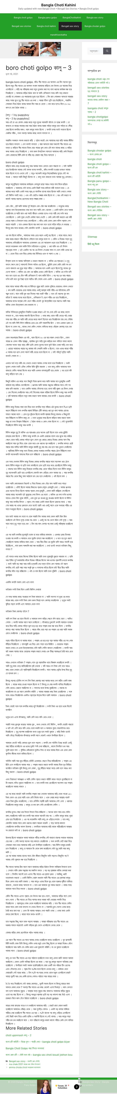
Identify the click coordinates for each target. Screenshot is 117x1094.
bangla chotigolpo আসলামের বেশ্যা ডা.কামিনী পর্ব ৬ (98, 120)
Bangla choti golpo (23, 17)
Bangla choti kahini (46, 26)
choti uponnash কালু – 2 (18, 1035)
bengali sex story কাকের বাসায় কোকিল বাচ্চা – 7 (99, 100)
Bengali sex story (70, 26)
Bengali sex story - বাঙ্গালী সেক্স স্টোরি (24, 1061)
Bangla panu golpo (47, 17)
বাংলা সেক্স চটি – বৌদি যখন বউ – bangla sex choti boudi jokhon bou (39, 1054)
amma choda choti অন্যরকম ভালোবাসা (24, 1067)
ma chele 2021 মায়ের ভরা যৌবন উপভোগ (24, 1064)
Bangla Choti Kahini (58, 5)
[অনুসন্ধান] (107, 51)
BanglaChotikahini (72, 17)
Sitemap (92, 236)
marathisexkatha (58, 34)
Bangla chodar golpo (95, 26)
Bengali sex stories (21, 26)
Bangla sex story (95, 17)
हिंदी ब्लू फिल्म (93, 244)
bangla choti (95, 159)
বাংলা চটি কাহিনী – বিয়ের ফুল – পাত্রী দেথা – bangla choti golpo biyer (38, 1041)
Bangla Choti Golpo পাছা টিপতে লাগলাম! (25, 1048)
